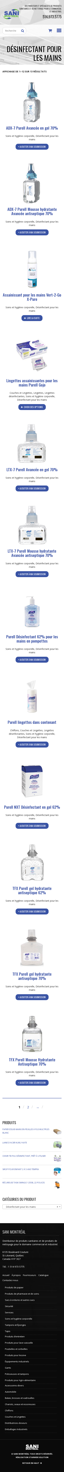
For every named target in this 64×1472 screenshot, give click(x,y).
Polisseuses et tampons (17, 1373)
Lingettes (38, 392)
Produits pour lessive (15, 1355)
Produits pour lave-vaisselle (19, 1342)
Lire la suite (33, 318)
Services (9, 1312)
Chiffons (14, 730)
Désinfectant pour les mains (32, 399)
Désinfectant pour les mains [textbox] (31, 1206)
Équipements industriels (17, 1361)
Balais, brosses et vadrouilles (19, 1398)
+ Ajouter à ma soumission (32, 146)
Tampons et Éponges (15, 1324)
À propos (16, 1275)
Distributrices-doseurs (16, 1423)
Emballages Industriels (16, 1429)
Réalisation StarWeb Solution (32, 1457)
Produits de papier (14, 1287)
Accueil (5, 1275)
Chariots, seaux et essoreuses (20, 1404)
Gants (8, 1367)
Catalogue (43, 1275)
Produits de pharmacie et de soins (22, 1293)
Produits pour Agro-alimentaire (20, 1380)
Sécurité (9, 1306)
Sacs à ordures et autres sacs (20, 1299)
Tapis (7, 1331)
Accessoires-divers (14, 1385)
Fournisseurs (29, 1275)
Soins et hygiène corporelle (20, 135)
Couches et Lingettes (21, 392)
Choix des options (33, 407)
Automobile (10, 1391)
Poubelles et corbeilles (16, 1348)
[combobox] (32, 1206)
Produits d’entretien (15, 1336)
